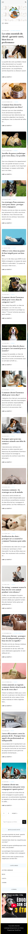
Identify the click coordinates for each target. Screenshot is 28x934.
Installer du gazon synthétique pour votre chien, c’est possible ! (13, 155)
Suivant (14, 813)
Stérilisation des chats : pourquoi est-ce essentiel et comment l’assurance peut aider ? (14, 539)
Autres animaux (15, 30)
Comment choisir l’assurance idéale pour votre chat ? (13, 393)
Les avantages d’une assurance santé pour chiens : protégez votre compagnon (13, 204)
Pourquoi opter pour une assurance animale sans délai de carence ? (13, 441)
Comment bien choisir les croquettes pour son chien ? (12, 105)
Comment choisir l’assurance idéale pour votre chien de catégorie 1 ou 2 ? (13, 299)
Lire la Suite (6, 77)
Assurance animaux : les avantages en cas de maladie (12, 491)
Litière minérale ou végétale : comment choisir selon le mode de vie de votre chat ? (14, 687)
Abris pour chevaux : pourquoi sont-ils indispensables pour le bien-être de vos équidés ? (14, 638)
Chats (12, 389)
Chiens (16, 102)
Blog (13, 487)
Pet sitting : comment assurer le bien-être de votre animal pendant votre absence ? (14, 589)
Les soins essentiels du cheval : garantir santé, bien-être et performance (13, 38)
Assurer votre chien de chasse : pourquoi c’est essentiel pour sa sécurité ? (14, 348)
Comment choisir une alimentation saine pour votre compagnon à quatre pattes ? (13, 786)
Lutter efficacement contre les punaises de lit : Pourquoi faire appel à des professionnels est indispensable (13, 737)
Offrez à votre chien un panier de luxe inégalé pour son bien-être (13, 253)
